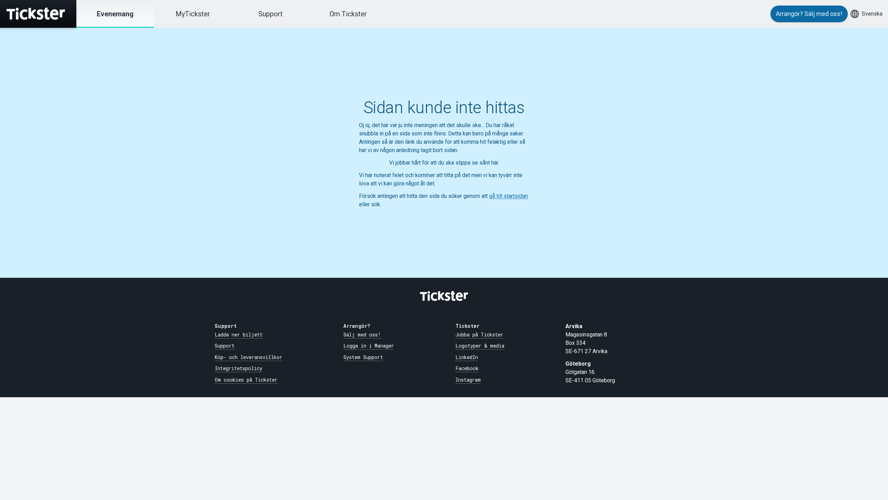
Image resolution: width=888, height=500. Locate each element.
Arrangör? (809, 13)
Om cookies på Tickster (246, 379)
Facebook (467, 368)
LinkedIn (466, 357)
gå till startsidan (508, 196)
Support (270, 14)
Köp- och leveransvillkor (248, 357)
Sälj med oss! (362, 334)
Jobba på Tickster (479, 334)
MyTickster (193, 14)
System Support (363, 357)
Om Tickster (348, 14)
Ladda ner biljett (239, 334)
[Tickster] (38, 14)
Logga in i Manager (368, 345)
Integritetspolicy (238, 368)
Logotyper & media (479, 345)
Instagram (468, 379)
